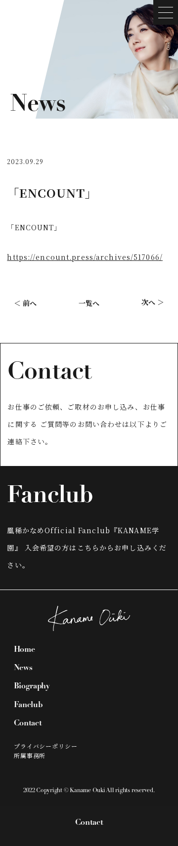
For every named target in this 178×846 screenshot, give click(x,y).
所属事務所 (30, 755)
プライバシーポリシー (46, 746)
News (23, 668)
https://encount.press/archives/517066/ (85, 257)
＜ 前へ (25, 303)
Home (24, 650)
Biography (32, 686)
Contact (89, 823)
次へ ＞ (152, 302)
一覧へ (89, 303)
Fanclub (28, 705)
